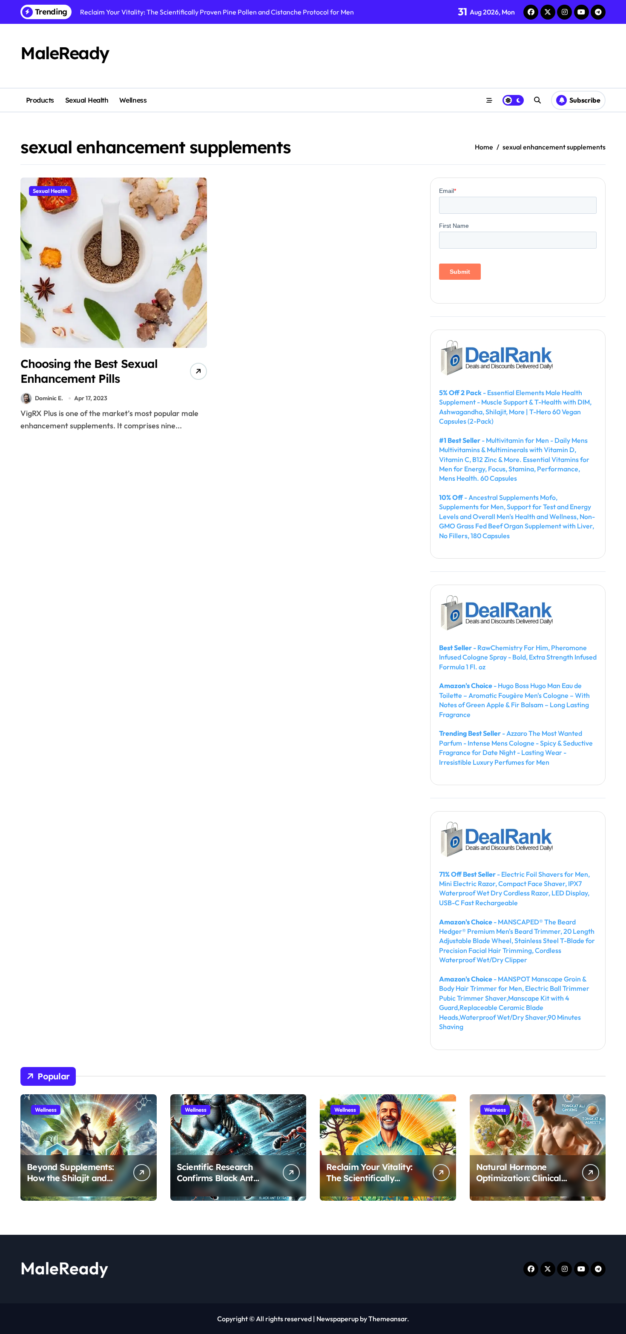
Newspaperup (337, 1318)
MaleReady (64, 52)
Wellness (132, 100)
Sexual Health (87, 100)
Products (40, 100)
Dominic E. (49, 398)
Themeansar (387, 1318)
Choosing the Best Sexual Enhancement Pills (89, 371)
